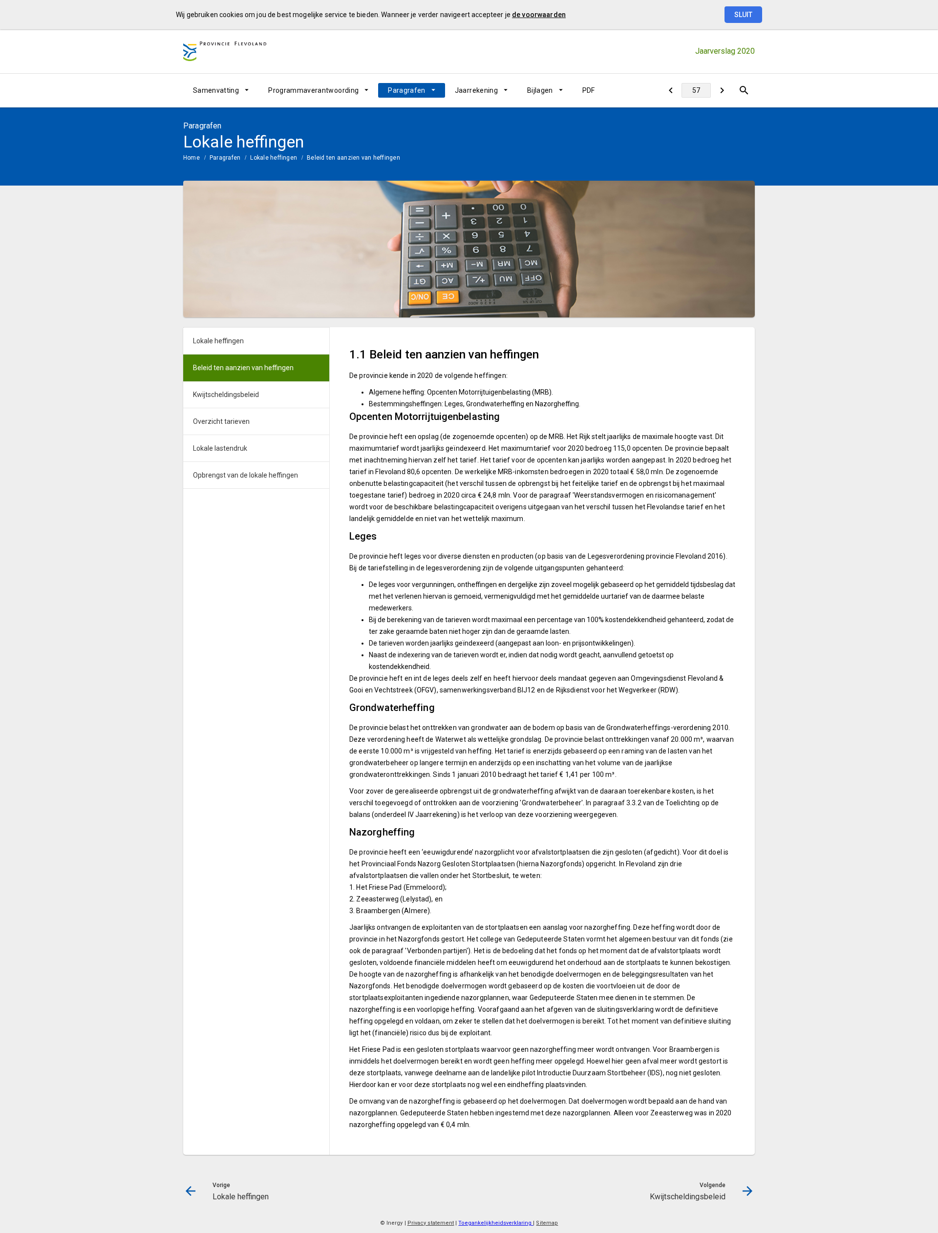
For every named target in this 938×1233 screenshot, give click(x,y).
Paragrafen (407, 90)
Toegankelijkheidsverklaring (495, 1223)
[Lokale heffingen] (671, 90)
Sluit (743, 15)
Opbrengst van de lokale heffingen (245, 475)
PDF (588, 90)
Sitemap (547, 1223)
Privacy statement (430, 1223)
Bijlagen (540, 90)
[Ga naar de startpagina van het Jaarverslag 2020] (224, 51)
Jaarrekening (476, 90)
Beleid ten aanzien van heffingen (353, 157)
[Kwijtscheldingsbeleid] (722, 90)
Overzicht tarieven (221, 421)
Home (191, 157)
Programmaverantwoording (313, 90)
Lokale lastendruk (220, 448)
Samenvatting (216, 90)
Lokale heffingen (273, 157)
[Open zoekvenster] (744, 90)
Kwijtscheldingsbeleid (226, 394)
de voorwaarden (539, 15)
